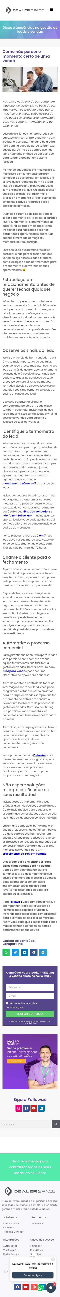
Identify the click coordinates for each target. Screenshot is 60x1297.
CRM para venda (13, 671)
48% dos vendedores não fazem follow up (27, 513)
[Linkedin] (41, 1108)
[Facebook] (26, 1108)
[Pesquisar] (56, 1124)
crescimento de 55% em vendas (24, 854)
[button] (51, 9)
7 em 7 (41, 536)
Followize (39, 755)
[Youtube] (33, 1108)
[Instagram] (19, 1108)
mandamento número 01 (19, 483)
